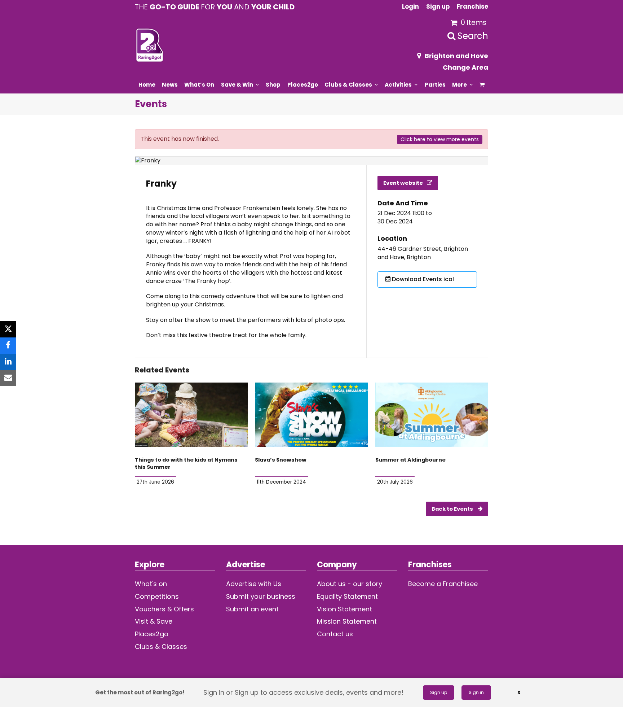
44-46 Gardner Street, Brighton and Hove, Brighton (422, 253)
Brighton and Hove (456, 55)
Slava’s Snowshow (280, 459)
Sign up (438, 692)
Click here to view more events (440, 139)
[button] (482, 84)
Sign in (476, 692)
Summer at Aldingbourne (410, 459)
